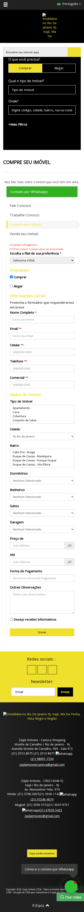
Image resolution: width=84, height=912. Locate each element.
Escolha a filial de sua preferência (34, 253)
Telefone (16, 361)
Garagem (17, 522)
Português (70, 4)
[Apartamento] (42, 408)
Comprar (25, 68)
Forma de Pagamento (26, 571)
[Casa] (42, 412)
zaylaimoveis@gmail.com (42, 816)
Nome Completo (22, 312)
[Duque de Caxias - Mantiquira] (42, 456)
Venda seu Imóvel (24, 233)
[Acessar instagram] (52, 669)
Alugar (59, 68)
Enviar (42, 632)
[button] (8, 4)
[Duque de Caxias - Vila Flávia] (42, 464)
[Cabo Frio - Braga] (42, 452)
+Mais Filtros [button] (17, 124)
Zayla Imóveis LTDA (31, 889)
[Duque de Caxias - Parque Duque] (42, 460)
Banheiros (17, 489)
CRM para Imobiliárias (36, 892)
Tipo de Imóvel (21, 401)
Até (12, 554)
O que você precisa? (24, 59)
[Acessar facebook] (31, 669)
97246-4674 (42, 799)
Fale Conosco (20, 205)
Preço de (16, 538)
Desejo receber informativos (35, 619)
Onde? (13, 101)
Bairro (14, 445)
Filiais (39, 905)
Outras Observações (25, 587)
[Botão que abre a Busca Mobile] (74, 52)
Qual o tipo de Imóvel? (26, 81)
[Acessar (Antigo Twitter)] (42, 669)
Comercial (17, 377)
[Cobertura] (42, 416)
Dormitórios (19, 473)
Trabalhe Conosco (24, 215)
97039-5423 (50, 810)
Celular (15, 345)
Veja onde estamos (42, 853)
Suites (14, 506)
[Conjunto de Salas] (42, 420)
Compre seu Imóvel (25, 224)
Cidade (15, 429)
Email (14, 328)
